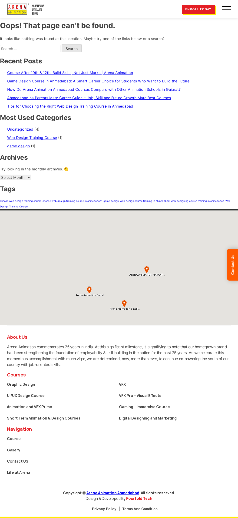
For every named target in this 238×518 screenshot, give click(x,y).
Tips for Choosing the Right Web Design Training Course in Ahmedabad (70, 106)
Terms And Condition (140, 509)
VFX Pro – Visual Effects (140, 395)
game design (18, 146)
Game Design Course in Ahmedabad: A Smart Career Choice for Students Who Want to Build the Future (98, 81)
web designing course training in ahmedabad (197, 201)
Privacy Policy (104, 509)
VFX (122, 384)
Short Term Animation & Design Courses (43, 418)
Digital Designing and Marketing (148, 418)
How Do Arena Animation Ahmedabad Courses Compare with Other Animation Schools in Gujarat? (94, 89)
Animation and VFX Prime (29, 406)
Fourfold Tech (139, 498)
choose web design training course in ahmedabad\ (72, 201)
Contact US (17, 461)
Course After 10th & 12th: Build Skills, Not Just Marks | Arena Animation (70, 72)
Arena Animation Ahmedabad (112, 492)
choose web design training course (20, 201)
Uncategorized (20, 129)
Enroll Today (198, 9)
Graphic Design (21, 384)
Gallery (13, 450)
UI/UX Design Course (26, 395)
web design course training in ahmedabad (145, 201)
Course (14, 438)
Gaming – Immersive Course (144, 406)
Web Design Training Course (32, 137)
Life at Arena (18, 472)
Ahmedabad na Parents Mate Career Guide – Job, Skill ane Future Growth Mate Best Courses (89, 97)
